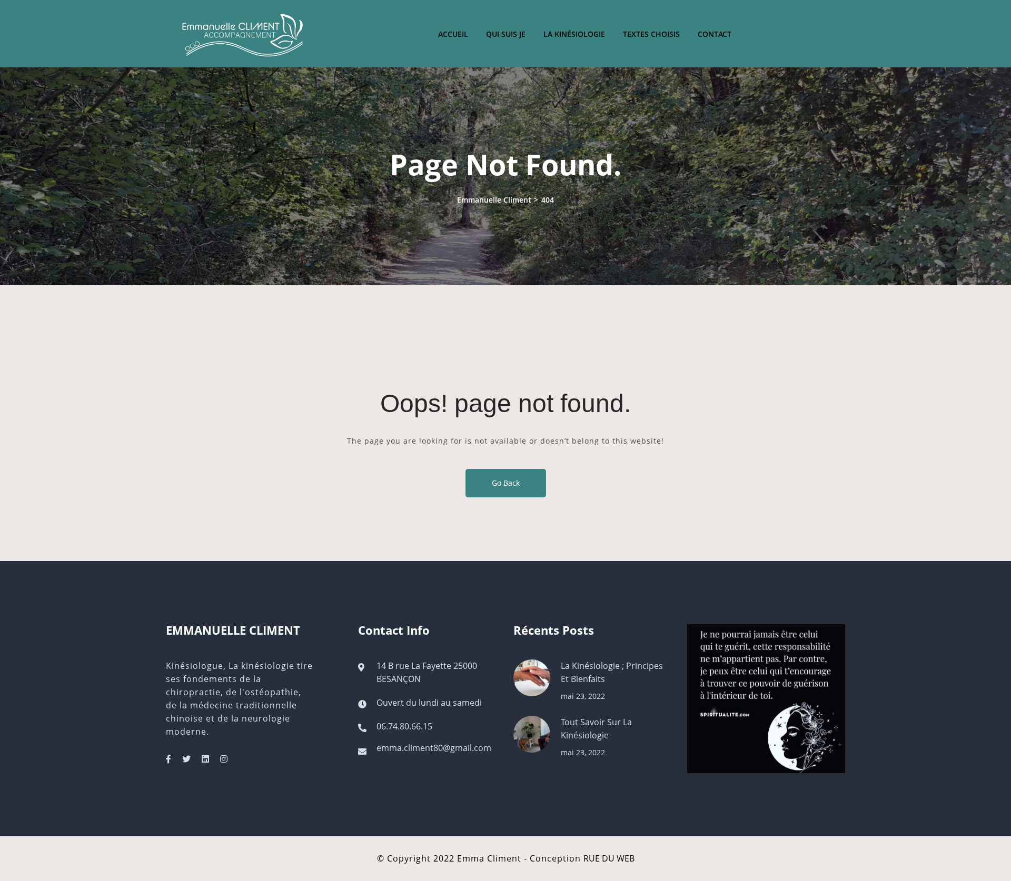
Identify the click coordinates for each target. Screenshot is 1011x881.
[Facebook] (168, 759)
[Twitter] (186, 759)
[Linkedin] (205, 759)
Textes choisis (651, 34)
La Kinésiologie (574, 34)
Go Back (506, 483)
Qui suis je (506, 34)
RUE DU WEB (609, 858)
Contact (714, 34)
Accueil (453, 34)
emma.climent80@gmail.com (433, 748)
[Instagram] (223, 759)
